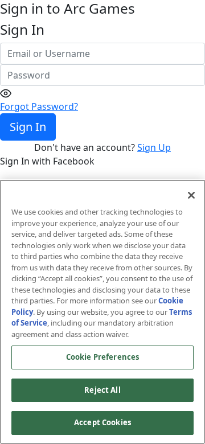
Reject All (102, 390)
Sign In (28, 126)
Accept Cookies (102, 422)
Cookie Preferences (102, 357)
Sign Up (154, 147)
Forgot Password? (39, 106)
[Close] (191, 195)
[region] (102, 311)
